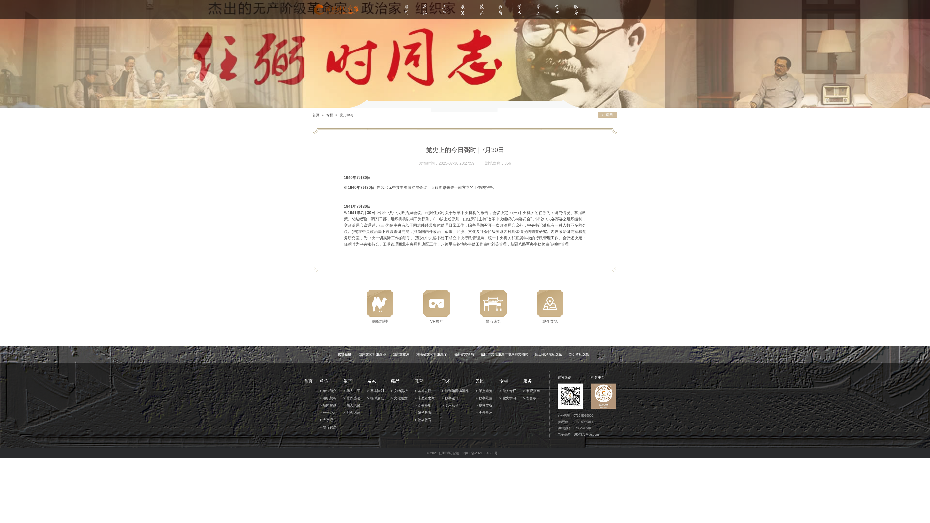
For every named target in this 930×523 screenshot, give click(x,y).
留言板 (531, 398)
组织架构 (329, 398)
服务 (576, 10)
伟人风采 (353, 405)
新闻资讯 (329, 405)
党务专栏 (509, 391)
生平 (444, 10)
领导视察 (329, 427)
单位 (425, 10)
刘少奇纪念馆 (579, 354)
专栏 (557, 10)
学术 (519, 10)
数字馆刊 (451, 398)
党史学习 (346, 115)
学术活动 (451, 405)
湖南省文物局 (464, 354)
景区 (538, 10)
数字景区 (485, 398)
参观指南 (533, 391)
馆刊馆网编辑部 (457, 391)
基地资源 (424, 391)
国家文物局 (401, 354)
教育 (500, 10)
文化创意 (401, 398)
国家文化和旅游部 (372, 354)
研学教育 (424, 413)
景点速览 (485, 391)
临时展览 (377, 398)
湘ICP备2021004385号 (480, 453)
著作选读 (353, 398)
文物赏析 (401, 391)
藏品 (481, 10)
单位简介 (329, 391)
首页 (406, 10)
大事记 (328, 420)
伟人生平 (353, 391)
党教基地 (424, 405)
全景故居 (485, 413)
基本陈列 (377, 391)
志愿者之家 (426, 398)
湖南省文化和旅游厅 (431, 354)
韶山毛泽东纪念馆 (548, 354)
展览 (462, 10)
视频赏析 (485, 405)
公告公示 (329, 413)
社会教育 (424, 420)
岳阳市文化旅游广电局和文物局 (504, 354)
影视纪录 (353, 413)
